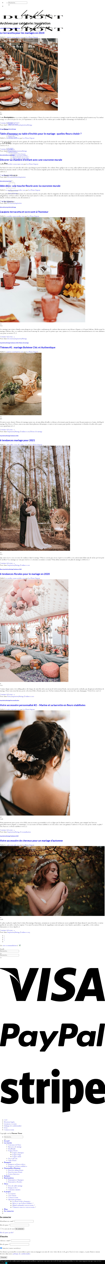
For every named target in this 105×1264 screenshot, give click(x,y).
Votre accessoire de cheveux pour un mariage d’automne (31, 840)
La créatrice (12, 1194)
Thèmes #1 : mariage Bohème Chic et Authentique (27, 347)
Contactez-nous (9, 1130)
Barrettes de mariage (15, 1147)
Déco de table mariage (15, 1186)
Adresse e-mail (5, 1241)
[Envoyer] (1, 953)
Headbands (11, 1149)
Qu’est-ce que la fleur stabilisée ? (20, 155)
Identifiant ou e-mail (7, 1221)
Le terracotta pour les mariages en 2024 (22, 32)
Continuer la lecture (7, 123)
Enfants (7, 1176)
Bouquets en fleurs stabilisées (17, 1166)
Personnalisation (14, 700)
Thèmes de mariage (24, 342)
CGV (5, 1120)
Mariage (18, 28)
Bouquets (7, 1162)
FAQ (5, 1128)
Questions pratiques (13, 152)
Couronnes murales (14, 1190)
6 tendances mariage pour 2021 (17, 440)
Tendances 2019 (14, 836)
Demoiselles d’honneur (12, 1168)
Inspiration (13, 28)
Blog (5, 1209)
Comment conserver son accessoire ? (24, 1207)
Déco (6, 1184)
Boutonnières (9, 1178)
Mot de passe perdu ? (7, 1233)
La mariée (8, 1143)
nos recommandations (10, 946)
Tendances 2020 (17, 569)
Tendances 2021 (14, 342)
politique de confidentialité (21, 1254)
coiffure (2, 28)
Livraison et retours (10, 1124)
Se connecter (19, 1229)
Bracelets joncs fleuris (15, 1172)
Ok (6, 1263)
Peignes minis (16, 1157)
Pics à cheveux (12, 1159)
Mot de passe (5, 1225)
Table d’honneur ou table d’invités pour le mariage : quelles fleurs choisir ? (41, 133)
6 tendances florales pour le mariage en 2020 (25, 573)
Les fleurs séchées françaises (19, 154)
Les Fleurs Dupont (32, 37)
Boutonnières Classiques (16, 1180)
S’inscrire (3, 1257)
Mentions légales (9, 1122)
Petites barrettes (13, 1174)
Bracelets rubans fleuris (15, 1170)
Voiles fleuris (12, 1160)
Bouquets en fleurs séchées (16, 1164)
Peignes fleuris (13, 1151)
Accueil (6, 1141)
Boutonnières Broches (15, 1182)
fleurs (7, 155)
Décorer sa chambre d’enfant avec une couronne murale (31, 159)
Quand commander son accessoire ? (20, 157)
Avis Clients (12, 1196)
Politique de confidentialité (13, 1126)
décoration (7, 28)
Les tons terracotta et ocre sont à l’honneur (24, 211)
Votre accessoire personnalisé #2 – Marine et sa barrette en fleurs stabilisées (42, 705)
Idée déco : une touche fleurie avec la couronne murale (30, 185)
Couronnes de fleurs (14, 1145)
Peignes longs (16, 1155)
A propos (7, 1192)
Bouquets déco (11, 136)
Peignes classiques (18, 1153)
